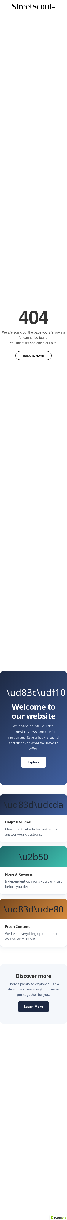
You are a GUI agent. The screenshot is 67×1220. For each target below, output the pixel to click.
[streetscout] (32, 6)
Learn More (33, 1006)
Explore (33, 762)
